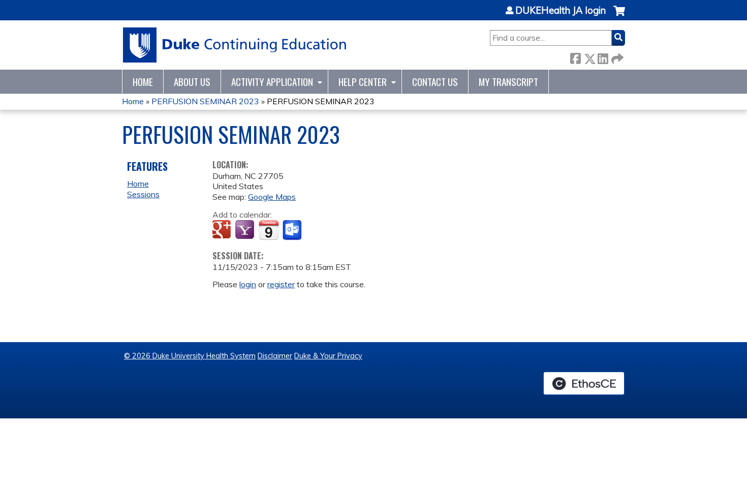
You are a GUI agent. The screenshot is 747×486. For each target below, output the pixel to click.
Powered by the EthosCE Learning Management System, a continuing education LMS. (584, 383)
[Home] (235, 45)
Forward (616, 57)
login (247, 284)
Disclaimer (275, 355)
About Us (192, 81)
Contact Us (435, 81)
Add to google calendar (222, 230)
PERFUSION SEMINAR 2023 (205, 101)
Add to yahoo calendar (245, 230)
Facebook (575, 57)
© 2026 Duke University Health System (190, 355)
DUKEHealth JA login (560, 10)
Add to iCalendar (268, 230)
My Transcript (508, 81)
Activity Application (272, 81)
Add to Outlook (293, 230)
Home (143, 81)
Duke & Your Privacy (328, 355)
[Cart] (619, 16)
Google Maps (272, 197)
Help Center (362, 81)
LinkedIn (603, 57)
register (281, 284)
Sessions (143, 194)
